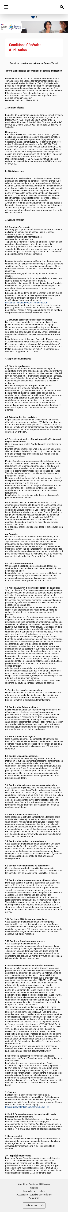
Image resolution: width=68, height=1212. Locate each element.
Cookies (34, 1187)
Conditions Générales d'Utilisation (34, 1184)
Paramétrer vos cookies (34, 1191)
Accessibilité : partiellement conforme (34, 1194)
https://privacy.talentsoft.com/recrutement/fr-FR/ (27, 1107)
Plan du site (34, 1198)
